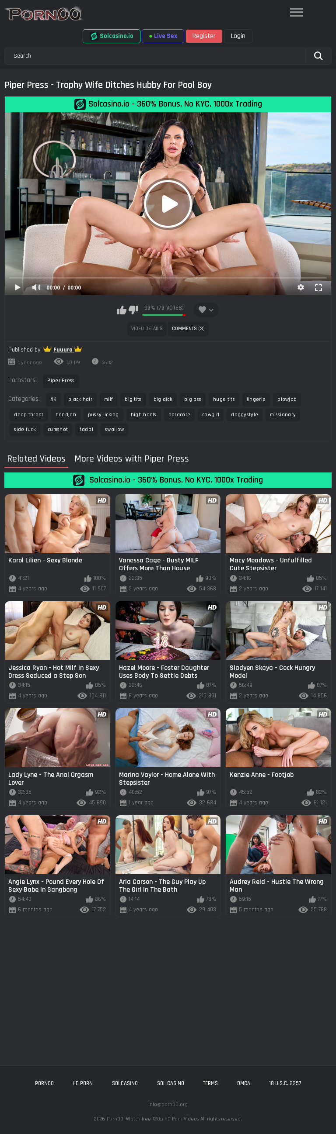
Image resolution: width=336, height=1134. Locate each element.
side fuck (25, 429)
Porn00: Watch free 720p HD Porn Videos (153, 1119)
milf (108, 399)
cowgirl (210, 414)
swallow (114, 429)
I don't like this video (133, 310)
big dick (163, 399)
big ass (192, 399)
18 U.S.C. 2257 (285, 1083)
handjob (66, 414)
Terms (210, 1083)
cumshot (58, 429)
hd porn (83, 1083)
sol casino (170, 1083)
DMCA (243, 1083)
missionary (283, 414)
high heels (144, 414)
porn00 (44, 1083)
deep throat (28, 414)
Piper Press (60, 380)
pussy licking (103, 414)
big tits (133, 399)
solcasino (125, 1083)
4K (53, 399)
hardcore (179, 414)
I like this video (121, 310)
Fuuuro (63, 350)
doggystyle (244, 414)
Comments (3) (188, 328)
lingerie (256, 399)
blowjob (287, 399)
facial (86, 429)
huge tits (224, 399)
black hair (80, 399)
